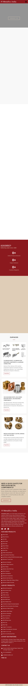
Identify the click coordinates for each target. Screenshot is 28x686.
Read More (6, 373)
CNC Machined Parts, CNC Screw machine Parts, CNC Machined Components (13, 398)
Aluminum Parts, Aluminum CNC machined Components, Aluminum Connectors (13, 362)
